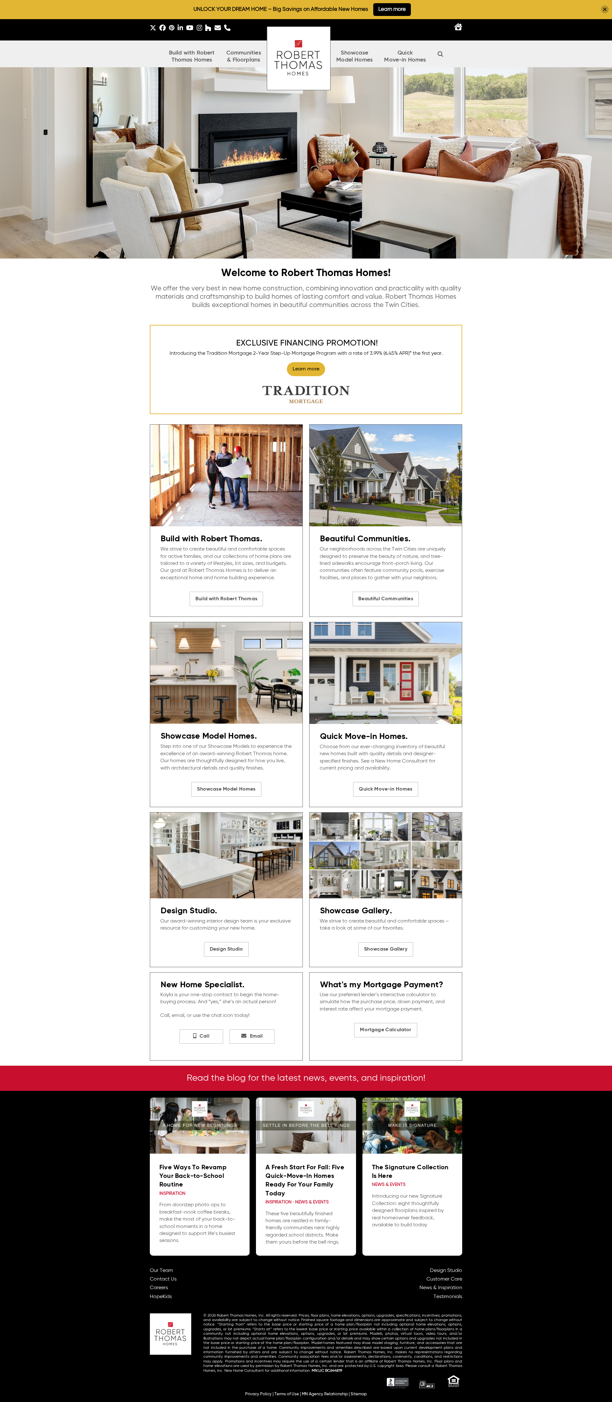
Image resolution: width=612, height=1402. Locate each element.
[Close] (605, 9)
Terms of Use (286, 1394)
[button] (440, 53)
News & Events (312, 1202)
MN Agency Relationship (325, 1394)
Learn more (392, 9)
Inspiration (172, 1194)
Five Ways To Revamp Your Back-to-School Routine (193, 1176)
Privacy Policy (258, 1394)
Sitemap (359, 1394)
